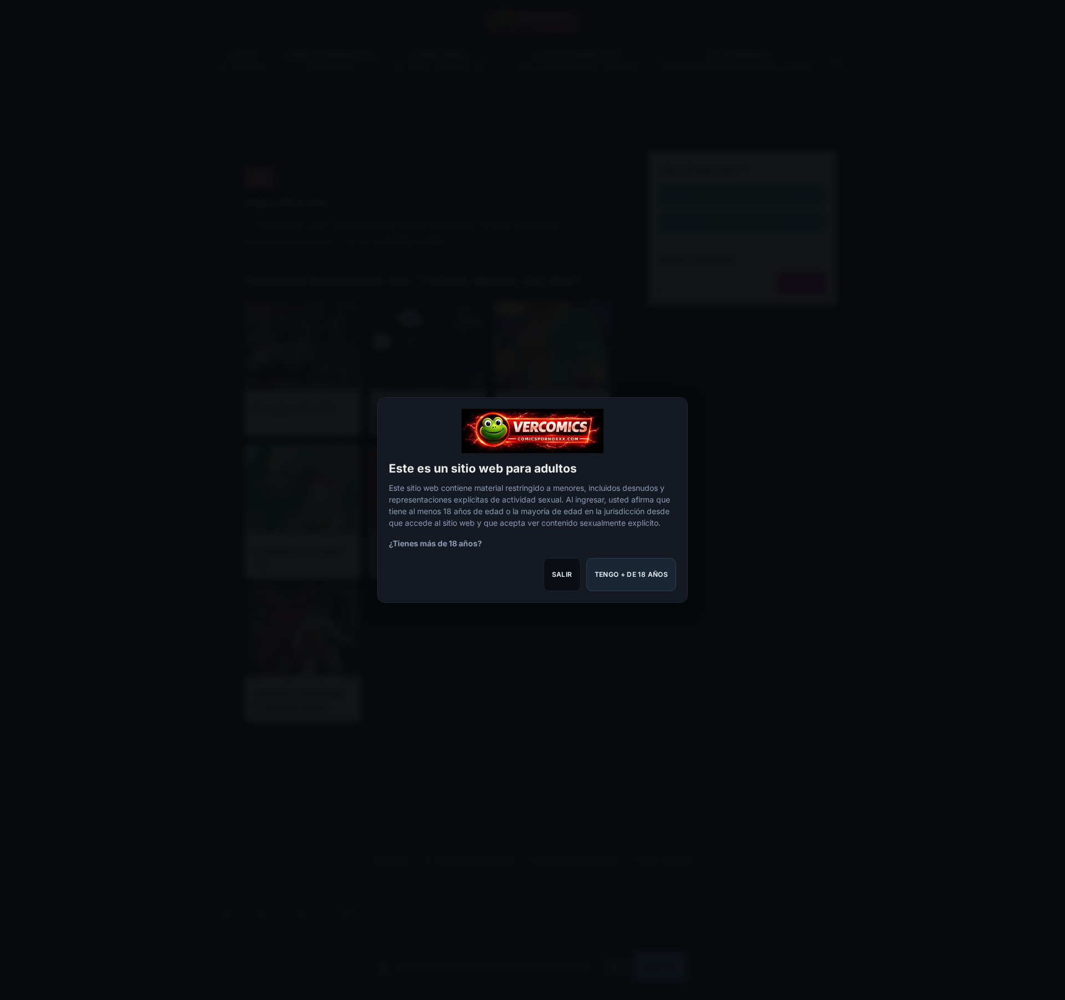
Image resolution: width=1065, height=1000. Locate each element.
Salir (562, 574)
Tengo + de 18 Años (631, 574)
